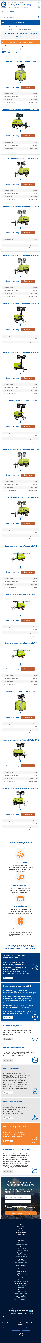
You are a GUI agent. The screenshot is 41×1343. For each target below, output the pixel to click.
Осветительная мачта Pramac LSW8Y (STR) (20, 352)
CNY (17, 52)
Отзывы (21, 1224)
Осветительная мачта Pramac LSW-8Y (21, 401)
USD (8, 52)
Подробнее (8, 978)
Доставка (21, 1230)
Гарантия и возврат (21, 1232)
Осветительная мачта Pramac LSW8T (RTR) (20, 449)
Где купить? (21, 1226)
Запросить (28, 87)
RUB (4, 52)
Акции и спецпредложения (21, 1222)
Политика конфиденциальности (14, 1328)
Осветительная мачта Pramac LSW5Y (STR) (20, 788)
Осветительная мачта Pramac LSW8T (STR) (21, 498)
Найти (38, 16)
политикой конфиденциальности (27, 1207)
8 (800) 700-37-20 (17, 4)
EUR (13, 52)
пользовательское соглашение (19, 1206)
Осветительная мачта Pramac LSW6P (21, 643)
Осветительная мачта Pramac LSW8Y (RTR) (20, 304)
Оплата (21, 1228)
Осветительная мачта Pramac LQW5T (21, 61)
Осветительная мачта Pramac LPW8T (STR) (21, 158)
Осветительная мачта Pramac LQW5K (21, 691)
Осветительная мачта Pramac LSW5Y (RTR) (20, 740)
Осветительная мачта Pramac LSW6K (21, 546)
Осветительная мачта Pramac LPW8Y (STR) (20, 255)
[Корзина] (38, 6)
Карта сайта (26, 1330)
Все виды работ (31, 948)
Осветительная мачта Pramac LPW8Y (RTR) (20, 207)
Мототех (3, 4)
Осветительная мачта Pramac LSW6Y (21, 595)
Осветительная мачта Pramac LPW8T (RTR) (20, 110)
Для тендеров (21, 1234)
